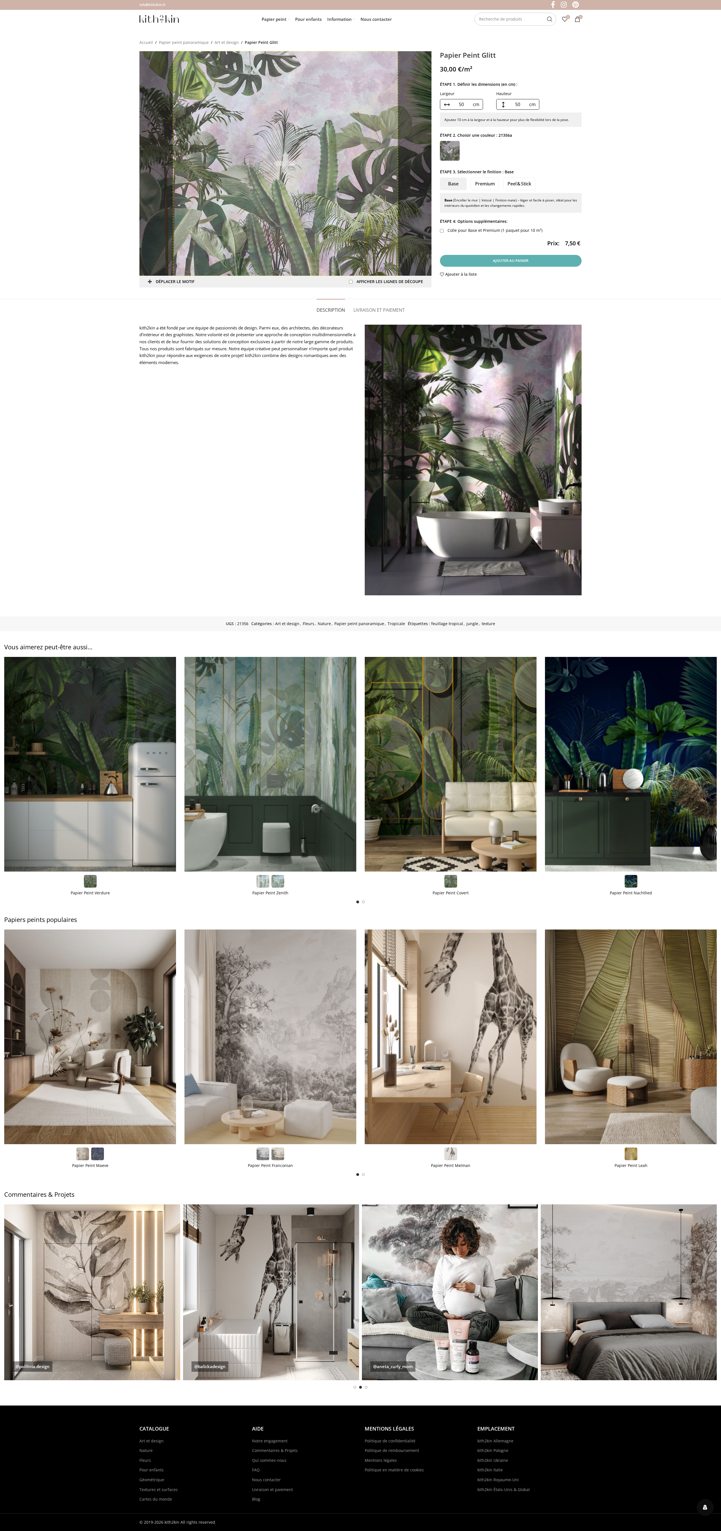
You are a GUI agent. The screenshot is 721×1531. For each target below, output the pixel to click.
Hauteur (504, 93)
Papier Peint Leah (631, 1165)
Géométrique (151, 1479)
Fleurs (308, 623)
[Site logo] (159, 18)
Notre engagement (270, 1441)
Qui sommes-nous (269, 1460)
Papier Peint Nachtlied (631, 892)
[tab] (331, 307)
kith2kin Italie (490, 1469)
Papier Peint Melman (450, 1165)
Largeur (447, 93)
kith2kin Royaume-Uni (498, 1479)
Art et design (227, 42)
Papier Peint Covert (451, 892)
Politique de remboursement (392, 1450)
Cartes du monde (155, 1499)
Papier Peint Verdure (90, 892)
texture (488, 623)
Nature (324, 623)
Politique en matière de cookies (394, 1469)
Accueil (146, 42)
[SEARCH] (549, 19)
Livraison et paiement (272, 1489)
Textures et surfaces (158, 1489)
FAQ (256, 1469)
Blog (256, 1499)
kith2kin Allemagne (495, 1441)
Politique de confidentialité (390, 1441)
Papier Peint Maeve (90, 1165)
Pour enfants (151, 1469)
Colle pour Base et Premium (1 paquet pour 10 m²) (494, 230)
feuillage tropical (447, 623)
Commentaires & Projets (275, 1450)
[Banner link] (92, 1292)
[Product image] (90, 764)
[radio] (450, 151)
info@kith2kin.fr (152, 4)
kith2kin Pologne (492, 1450)
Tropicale (396, 623)
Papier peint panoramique (184, 42)
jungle (472, 623)
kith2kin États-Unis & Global (503, 1489)
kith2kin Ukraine (492, 1460)
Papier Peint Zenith (270, 892)
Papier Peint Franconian (270, 1165)
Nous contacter (266, 1479)
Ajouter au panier (510, 260)
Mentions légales (381, 1460)
